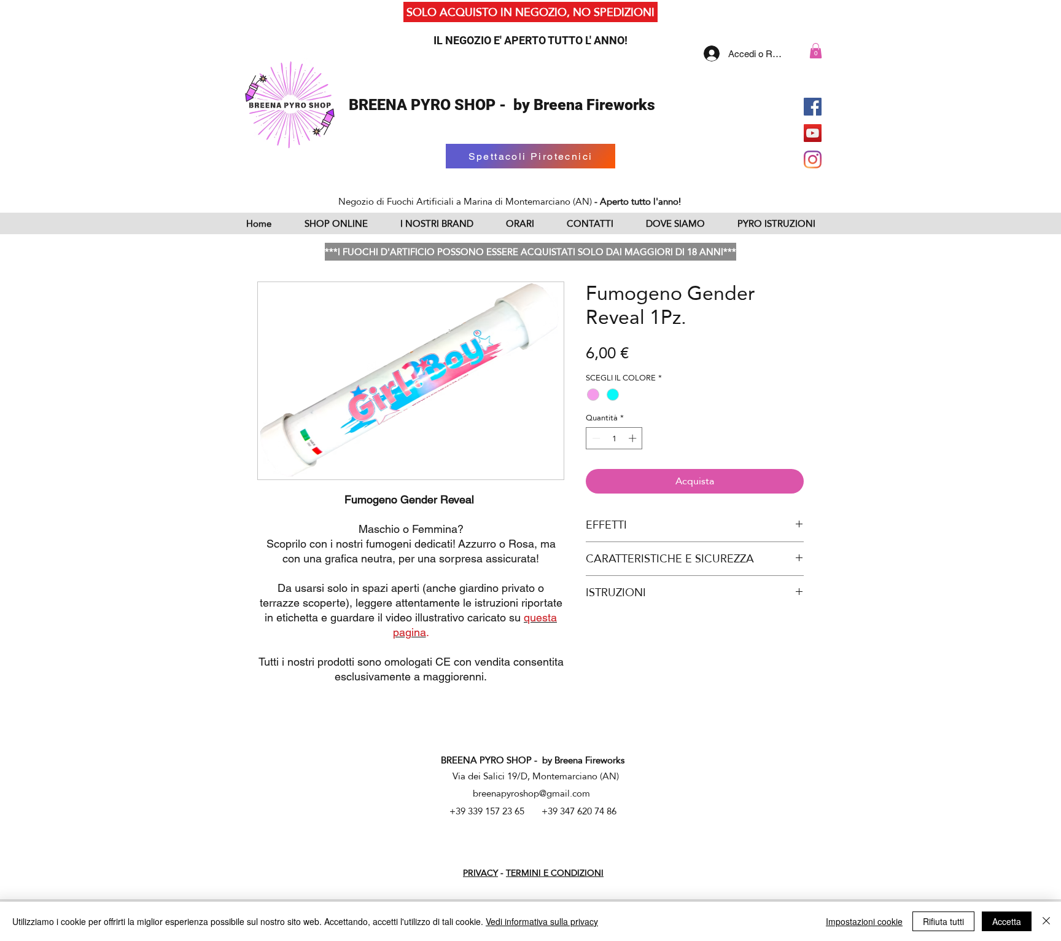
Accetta (1006, 921)
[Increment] (633, 438)
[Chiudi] (1046, 921)
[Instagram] (813, 159)
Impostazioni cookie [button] (864, 921)
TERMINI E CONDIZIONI (555, 873)
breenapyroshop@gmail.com (531, 793)
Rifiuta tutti (943, 921)
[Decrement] (595, 438)
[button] (815, 50)
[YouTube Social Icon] (813, 133)
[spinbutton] (614, 438)
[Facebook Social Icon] (813, 107)
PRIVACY (480, 873)
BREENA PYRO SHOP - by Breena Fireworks (502, 105)
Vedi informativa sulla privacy (542, 921)
